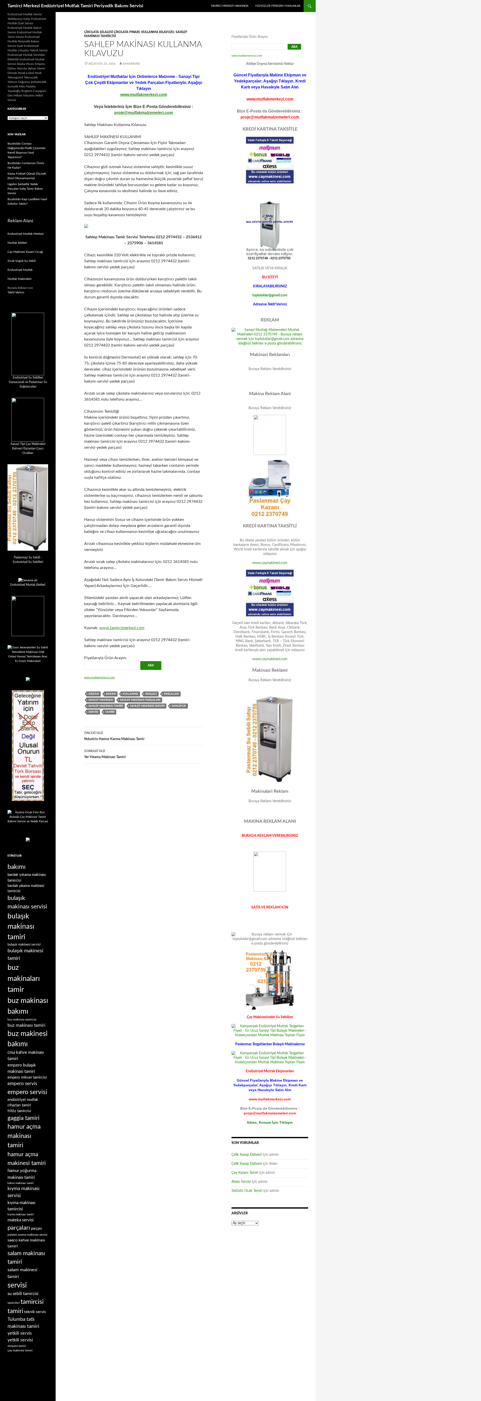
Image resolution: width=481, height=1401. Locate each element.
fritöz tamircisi (19, 1111)
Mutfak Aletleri (17, 242)
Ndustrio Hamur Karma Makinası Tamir (114, 736)
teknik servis (35, 1312)
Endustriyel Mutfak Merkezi (26, 233)
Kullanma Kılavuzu (157, 32)
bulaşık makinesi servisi (24, 944)
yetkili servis (20, 1333)
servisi (93, 712)
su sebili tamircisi (23, 1294)
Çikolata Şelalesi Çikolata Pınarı (112, 32)
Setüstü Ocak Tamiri (246, 1191)
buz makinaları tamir (24, 978)
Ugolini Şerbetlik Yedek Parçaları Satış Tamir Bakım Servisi (25, 189)
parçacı (151, 693)
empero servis (22, 1083)
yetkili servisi (20, 1340)
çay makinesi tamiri (20, 1350)
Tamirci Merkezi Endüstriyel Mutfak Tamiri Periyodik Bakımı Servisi (75, 6)
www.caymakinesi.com (269, 563)
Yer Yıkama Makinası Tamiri (105, 754)
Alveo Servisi (241, 1182)
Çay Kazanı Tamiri (244, 1173)
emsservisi (131, 63)
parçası (36, 1228)
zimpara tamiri (17, 1345)
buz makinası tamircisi (22, 1019)
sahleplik (179, 706)
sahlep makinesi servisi (147, 706)
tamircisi (32, 1302)
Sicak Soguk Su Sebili (22, 260)
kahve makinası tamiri (21, 1183)
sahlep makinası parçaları (140, 699)
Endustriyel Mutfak (20, 269)
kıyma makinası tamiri (21, 1214)
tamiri (109, 712)
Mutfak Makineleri (20, 278)
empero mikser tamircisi (27, 1077)
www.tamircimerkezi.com (121, 628)
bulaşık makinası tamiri (21, 927)
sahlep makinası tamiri (105, 706)
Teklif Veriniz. (16, 292)
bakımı (111, 693)
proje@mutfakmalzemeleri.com (143, 112)
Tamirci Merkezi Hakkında (229, 6)
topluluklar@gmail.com (269, 295)
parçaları (171, 693)
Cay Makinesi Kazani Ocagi (25, 251)
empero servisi (27, 1092)
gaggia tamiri (24, 1118)
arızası (93, 693)
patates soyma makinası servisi (27, 1234)
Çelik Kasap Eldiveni (246, 1154)
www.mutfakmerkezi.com (143, 94)
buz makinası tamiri (26, 1025)
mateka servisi (21, 1220)
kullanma (130, 693)
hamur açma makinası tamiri (24, 1136)
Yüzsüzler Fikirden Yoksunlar (277, 6)
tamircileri (14, 1303)
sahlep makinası (100, 699)
